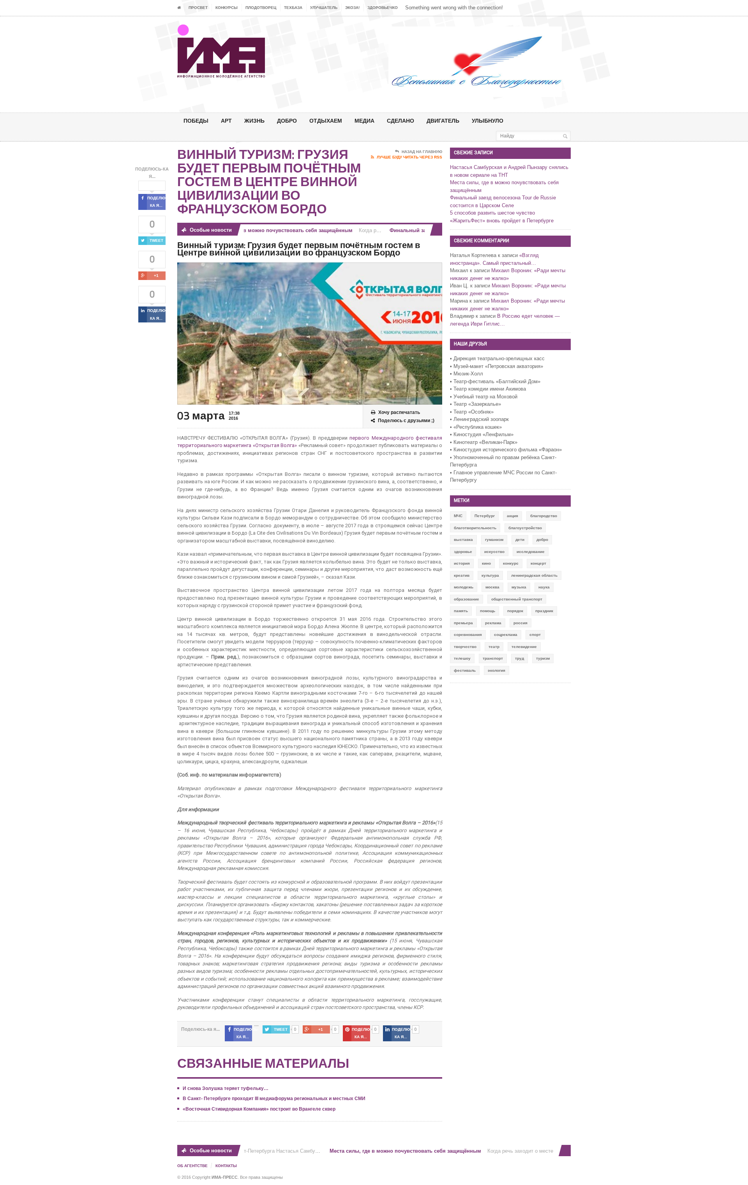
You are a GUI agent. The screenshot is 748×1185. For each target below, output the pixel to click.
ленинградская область (534, 575)
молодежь (463, 587)
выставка (463, 539)
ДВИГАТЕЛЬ (443, 120)
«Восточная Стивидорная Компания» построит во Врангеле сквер (259, 1109)
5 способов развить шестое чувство (492, 213)
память (461, 611)
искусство (494, 551)
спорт (535, 634)
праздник (544, 611)
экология (496, 670)
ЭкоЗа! (352, 7)
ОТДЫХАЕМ (325, 120)
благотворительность (475, 528)
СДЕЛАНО (400, 120)
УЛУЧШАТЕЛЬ (323, 7)
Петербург (485, 516)
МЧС (458, 516)
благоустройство (525, 528)
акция (512, 516)
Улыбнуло (487, 120)
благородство (543, 516)
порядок (515, 611)
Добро (287, 120)
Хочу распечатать (399, 412)
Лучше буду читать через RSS (409, 157)
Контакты (226, 1166)
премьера (463, 623)
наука (544, 587)
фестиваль (465, 670)
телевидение (524, 646)
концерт (538, 563)
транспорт (493, 658)
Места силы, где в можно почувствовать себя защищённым (261, 230)
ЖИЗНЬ (254, 120)
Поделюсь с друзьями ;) (406, 420)
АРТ (226, 120)
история (462, 563)
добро (542, 539)
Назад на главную (422, 152)
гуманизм (494, 539)
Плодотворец (260, 7)
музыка (519, 587)
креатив (461, 575)
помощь (487, 611)
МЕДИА (364, 120)
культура (490, 575)
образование (466, 599)
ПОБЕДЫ (195, 120)
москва (492, 587)
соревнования (468, 634)
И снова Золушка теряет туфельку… (225, 1088)
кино (486, 563)
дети (519, 539)
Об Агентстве (192, 1166)
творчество (465, 646)
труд (519, 658)
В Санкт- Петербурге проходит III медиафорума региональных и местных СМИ (274, 1098)
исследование (531, 551)
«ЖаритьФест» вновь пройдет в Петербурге (502, 221)
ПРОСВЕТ (198, 7)
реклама (493, 623)
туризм (543, 658)
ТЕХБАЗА (293, 7)
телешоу (462, 658)
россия (520, 623)
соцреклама (505, 634)
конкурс (511, 563)
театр (494, 646)
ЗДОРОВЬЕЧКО (382, 7)
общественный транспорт (516, 599)
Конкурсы (226, 7)
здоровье (463, 551)
